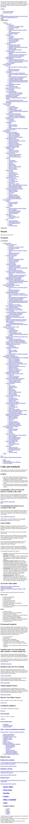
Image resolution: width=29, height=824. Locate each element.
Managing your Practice (14, 143)
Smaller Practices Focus (14, 139)
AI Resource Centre (10, 148)
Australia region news (13, 220)
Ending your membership (14, 135)
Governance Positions (13, 41)
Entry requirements (10, 85)
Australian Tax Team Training (15, 114)
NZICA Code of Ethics (10, 501)
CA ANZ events (12, 121)
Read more (3, 710)
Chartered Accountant (13, 86)
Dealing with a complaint (14, 183)
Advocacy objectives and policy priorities (17, 208)
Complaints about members (14, 46)
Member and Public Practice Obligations (14, 188)
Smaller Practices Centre (11, 138)
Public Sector (11, 182)
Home (2, 15)
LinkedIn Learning (13, 108)
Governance (8, 35)
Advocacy (8, 207)
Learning (8, 105)
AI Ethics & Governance (14, 150)
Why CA (8, 65)
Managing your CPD (10, 129)
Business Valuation (13, 124)
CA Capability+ (12, 106)
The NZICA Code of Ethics (6, 587)
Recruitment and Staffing (14, 145)
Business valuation (13, 167)
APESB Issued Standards (6, 663)
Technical (8, 158)
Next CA (11, 83)
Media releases (12, 215)
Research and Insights (13, 202)
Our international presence (14, 32)
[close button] (5, 9)
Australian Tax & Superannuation (13, 113)
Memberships (9, 71)
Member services (6, 130)
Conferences (11, 119)
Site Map (6, 793)
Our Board (11, 37)
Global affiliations (10, 58)
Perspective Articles (13, 203)
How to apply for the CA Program (13, 87)
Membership (6, 724)
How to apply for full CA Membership (17, 73)
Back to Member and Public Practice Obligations (11, 457)
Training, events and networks (15, 154)
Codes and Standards (13, 194)
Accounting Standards (8, 725)
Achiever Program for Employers (16, 92)
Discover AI (11, 149)
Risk (10, 123)
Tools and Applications (13, 151)
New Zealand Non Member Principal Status (18, 81)
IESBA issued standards (6, 694)
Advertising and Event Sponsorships (13, 57)
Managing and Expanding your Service (17, 140)
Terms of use (3, 6)
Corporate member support (14, 155)
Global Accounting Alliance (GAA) (16, 59)
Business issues (12, 164)
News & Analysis (7, 199)
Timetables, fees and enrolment (12, 95)
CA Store (3, 17)
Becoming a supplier (13, 33)
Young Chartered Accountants (15, 187)
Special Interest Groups (14, 174)
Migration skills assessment (11, 96)
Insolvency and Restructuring (15, 166)
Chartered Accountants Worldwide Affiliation (18, 60)
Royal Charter (12, 192)
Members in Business (10, 153)
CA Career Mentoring (13, 181)
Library (26, 16)
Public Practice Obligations (14, 197)
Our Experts (11, 218)
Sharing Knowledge (13, 225)
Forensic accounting (13, 169)
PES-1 (2, 503)
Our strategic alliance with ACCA (16, 62)
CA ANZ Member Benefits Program (13, 198)
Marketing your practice (14, 176)
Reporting (11, 162)
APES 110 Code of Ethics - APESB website (10, 586)
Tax (9, 159)
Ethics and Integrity (7, 726)
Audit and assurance (13, 161)
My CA (15, 17)
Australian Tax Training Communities (17, 116)
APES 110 (3, 501)
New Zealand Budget (13, 213)
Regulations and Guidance (14, 196)
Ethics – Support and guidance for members (18, 185)
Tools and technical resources (15, 156)
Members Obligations (13, 191)
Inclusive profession (10, 63)
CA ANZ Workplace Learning (15, 110)
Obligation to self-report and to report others (18, 47)
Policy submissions (13, 209)
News (7, 219)
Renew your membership (14, 133)
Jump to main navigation (8, 11)
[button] (4, 20)
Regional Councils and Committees (16, 38)
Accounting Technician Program (15, 79)
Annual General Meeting (14, 39)
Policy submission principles (15, 210)
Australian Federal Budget (14, 212)
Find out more (4, 702)
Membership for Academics (14, 84)
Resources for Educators (14, 70)
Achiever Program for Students (15, 94)
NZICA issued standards (6, 675)
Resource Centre (9, 170)
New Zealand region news (14, 223)
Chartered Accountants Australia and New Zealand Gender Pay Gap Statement (18, 55)
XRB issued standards (5, 682)
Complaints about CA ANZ (14, 44)
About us (5, 22)
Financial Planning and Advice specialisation (18, 128)
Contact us (22, 16)
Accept (2, 9)
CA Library (11, 171)
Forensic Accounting (13, 126)
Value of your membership (14, 134)
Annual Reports (12, 42)
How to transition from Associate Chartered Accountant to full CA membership (18, 77)
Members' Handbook (13, 190)
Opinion (10, 204)
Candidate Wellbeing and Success (16, 100)
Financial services (12, 165)
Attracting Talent (12, 175)
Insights (7, 201)
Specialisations (9, 122)
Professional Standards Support (15, 186)
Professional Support (13, 142)
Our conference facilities (14, 27)
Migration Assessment (15, 16)
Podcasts (10, 224)
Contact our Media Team (14, 217)
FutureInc (11, 206)
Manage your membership (11, 132)
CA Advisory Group (13, 178)
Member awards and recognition (15, 137)
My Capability (8, 17)
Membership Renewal (5, 16)
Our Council (11, 36)
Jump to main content (7, 12)
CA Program (11, 90)
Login (2, 18)
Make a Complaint (9, 799)
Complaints (8, 43)
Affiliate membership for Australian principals (18, 80)
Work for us (11, 28)
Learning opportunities (13, 107)
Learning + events (7, 103)
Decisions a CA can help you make (16, 26)
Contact (6, 796)
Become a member (7, 64)
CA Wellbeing (12, 180)
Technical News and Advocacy (15, 144)
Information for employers (14, 69)
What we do (8, 23)
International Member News (15, 222)
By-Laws (11, 193)
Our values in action (10, 51)
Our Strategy (11, 25)
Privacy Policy (8, 787)
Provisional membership (11, 91)
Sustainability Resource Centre (12, 146)
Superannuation (12, 160)
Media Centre (9, 214)
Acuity (12, 17)
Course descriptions (10, 89)
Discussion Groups (13, 172)
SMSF (10, 127)
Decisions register (12, 48)
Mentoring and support (11, 177)
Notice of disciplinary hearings (15, 49)
